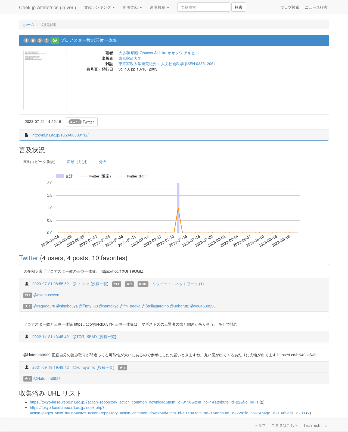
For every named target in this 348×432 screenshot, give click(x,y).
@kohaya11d (84, 367)
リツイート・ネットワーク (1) (178, 283)
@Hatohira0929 (47, 378)
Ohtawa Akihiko (153, 52)
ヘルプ (260, 425)
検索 (239, 7)
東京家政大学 (130, 58)
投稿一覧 (99, 283)
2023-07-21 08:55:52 (50, 283)
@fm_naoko (130, 306)
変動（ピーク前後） (40, 161)
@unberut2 (179, 306)
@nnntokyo (109, 306)
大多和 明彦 (129, 52)
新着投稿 (158, 7)
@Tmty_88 (88, 306)
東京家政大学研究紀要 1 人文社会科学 (151, 63)
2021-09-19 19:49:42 (50, 367)
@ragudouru (44, 306)
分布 (103, 161)
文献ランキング (98, 7)
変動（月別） (78, 161)
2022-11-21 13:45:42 (50, 336)
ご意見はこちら (284, 425)
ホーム (29, 24)
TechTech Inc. (315, 425)
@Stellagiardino (155, 306)
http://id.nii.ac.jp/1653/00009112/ (60, 135)
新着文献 (131, 7)
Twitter (82, 122)
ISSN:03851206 (199, 63)
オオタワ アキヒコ (183, 52)
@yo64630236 (203, 306)
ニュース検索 (316, 7)
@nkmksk (81, 283)
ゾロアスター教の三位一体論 (88, 40)
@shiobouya (67, 306)
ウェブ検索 (289, 7)
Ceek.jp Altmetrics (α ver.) (47, 7)
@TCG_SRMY (85, 336)
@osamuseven (46, 294)
